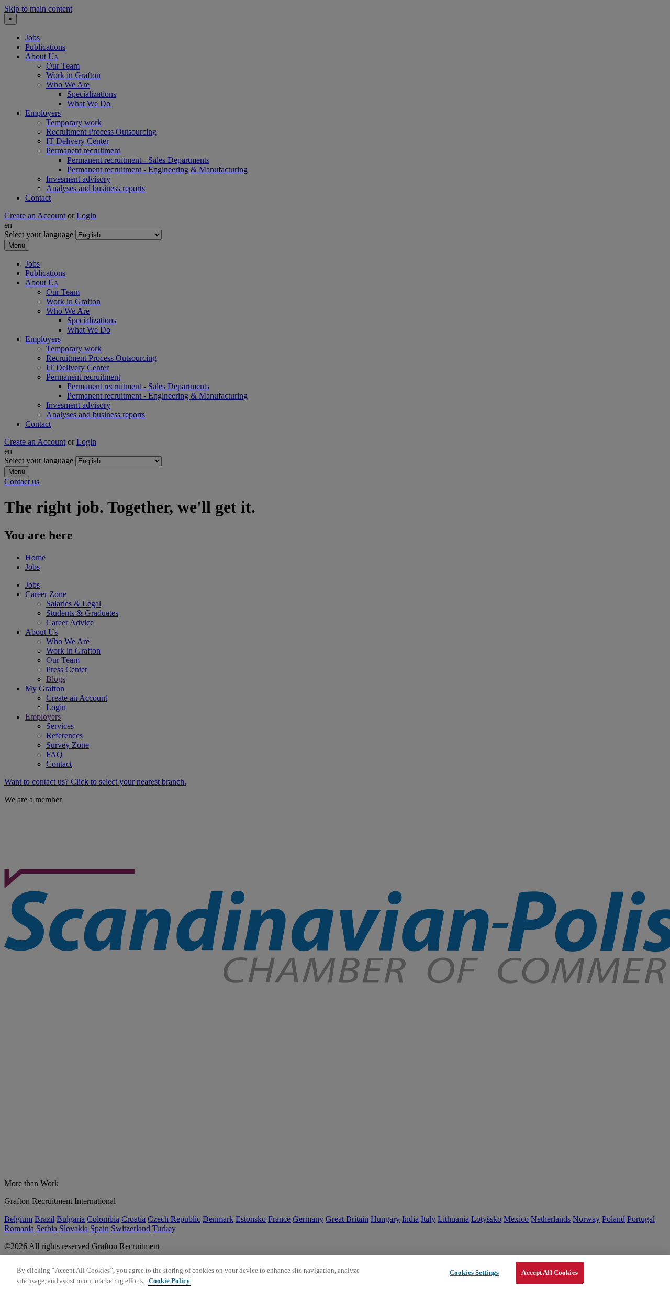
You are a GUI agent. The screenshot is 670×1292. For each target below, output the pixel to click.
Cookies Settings (474, 1272)
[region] (335, 1273)
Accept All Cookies (549, 1272)
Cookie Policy (169, 1281)
